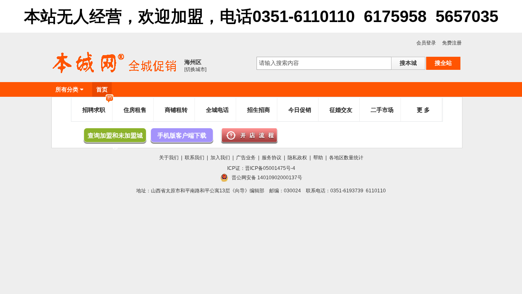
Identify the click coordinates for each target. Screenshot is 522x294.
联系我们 (194, 157)
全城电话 (217, 110)
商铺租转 (176, 110)
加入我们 (220, 157)
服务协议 (271, 157)
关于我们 (169, 157)
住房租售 (135, 110)
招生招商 (258, 110)
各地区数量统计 (346, 157)
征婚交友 (341, 110)
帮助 (318, 157)
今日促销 (299, 110)
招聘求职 (93, 110)
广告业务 (246, 157)
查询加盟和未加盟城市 (115, 137)
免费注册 (452, 43)
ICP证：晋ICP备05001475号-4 (261, 168)
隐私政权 (297, 157)
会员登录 (426, 43)
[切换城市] (195, 69)
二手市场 (382, 110)
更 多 (423, 110)
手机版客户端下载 (181, 135)
